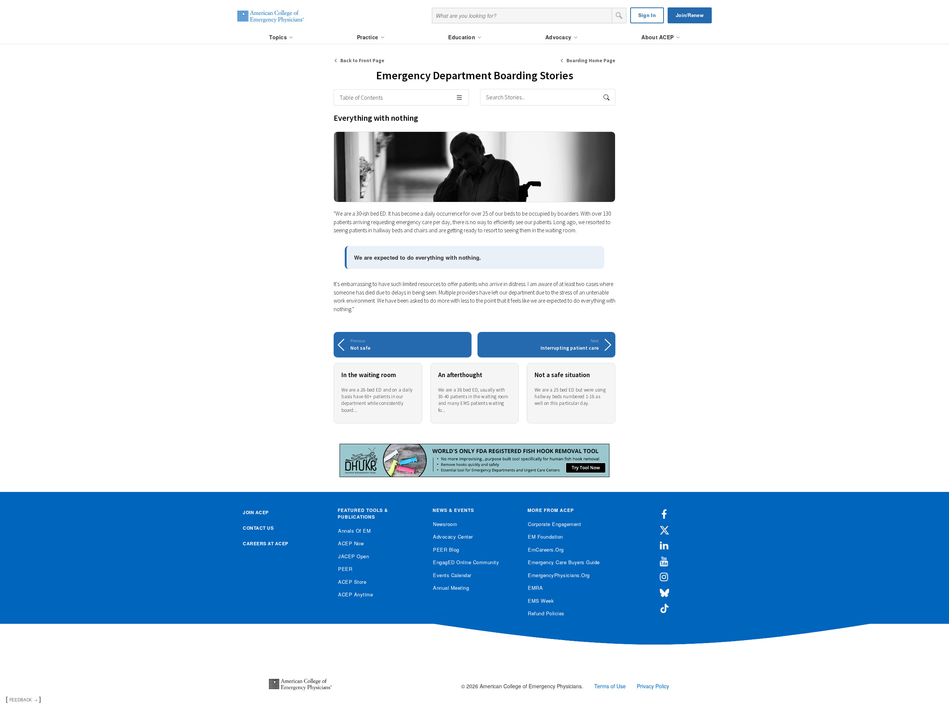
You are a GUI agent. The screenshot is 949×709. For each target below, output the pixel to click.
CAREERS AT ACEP (265, 543)
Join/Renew (690, 15)
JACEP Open (353, 556)
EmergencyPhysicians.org (559, 575)
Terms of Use (610, 686)
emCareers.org (546, 549)
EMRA (535, 587)
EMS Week (541, 600)
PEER (345, 568)
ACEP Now (351, 543)
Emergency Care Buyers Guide (564, 562)
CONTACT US (258, 528)
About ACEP (658, 37)
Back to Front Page (362, 60)
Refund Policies (546, 613)
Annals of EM (354, 530)
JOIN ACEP (256, 512)
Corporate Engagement (554, 523)
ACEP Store (352, 581)
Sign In (647, 15)
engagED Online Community (466, 562)
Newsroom (445, 523)
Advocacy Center (453, 536)
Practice (368, 37)
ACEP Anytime (355, 594)
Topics (278, 37)
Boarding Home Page (590, 60)
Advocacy (559, 37)
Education (462, 37)
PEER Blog (446, 549)
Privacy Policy (653, 686)
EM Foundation (545, 536)
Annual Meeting (451, 587)
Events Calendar (452, 575)
